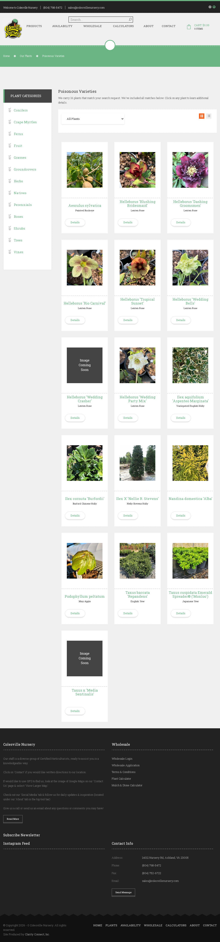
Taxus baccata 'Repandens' (137, 594)
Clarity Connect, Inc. (37, 934)
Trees (18, 240)
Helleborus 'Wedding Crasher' (85, 399)
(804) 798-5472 (52, 7)
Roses (18, 216)
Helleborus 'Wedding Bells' (190, 301)
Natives (20, 193)
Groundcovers (25, 169)
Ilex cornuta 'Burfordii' (84, 498)
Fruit (18, 145)
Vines (18, 252)
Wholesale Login (122, 759)
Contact (169, 26)
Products (34, 26)
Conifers (21, 110)
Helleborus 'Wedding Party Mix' (138, 399)
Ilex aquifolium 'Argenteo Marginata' (190, 399)
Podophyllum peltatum (85, 596)
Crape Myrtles (25, 122)
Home (6, 55)
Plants (111, 925)
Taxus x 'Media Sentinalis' (85, 692)
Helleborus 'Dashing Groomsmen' (190, 203)
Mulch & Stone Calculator (127, 785)
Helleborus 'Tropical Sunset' (137, 301)
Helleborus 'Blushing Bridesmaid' (138, 203)
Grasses (20, 157)
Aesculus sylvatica (84, 205)
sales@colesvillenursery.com (86, 7)
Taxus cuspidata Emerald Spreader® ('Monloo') (190, 594)
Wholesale (92, 26)
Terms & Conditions (124, 772)
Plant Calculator (121, 778)
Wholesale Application (126, 765)
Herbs (18, 181)
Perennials (23, 205)
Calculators (123, 26)
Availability (62, 26)
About (149, 26)
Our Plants (26, 55)
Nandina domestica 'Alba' (190, 498)
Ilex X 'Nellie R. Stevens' (137, 498)
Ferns (18, 134)
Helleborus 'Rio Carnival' (85, 303)
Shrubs (19, 228)
